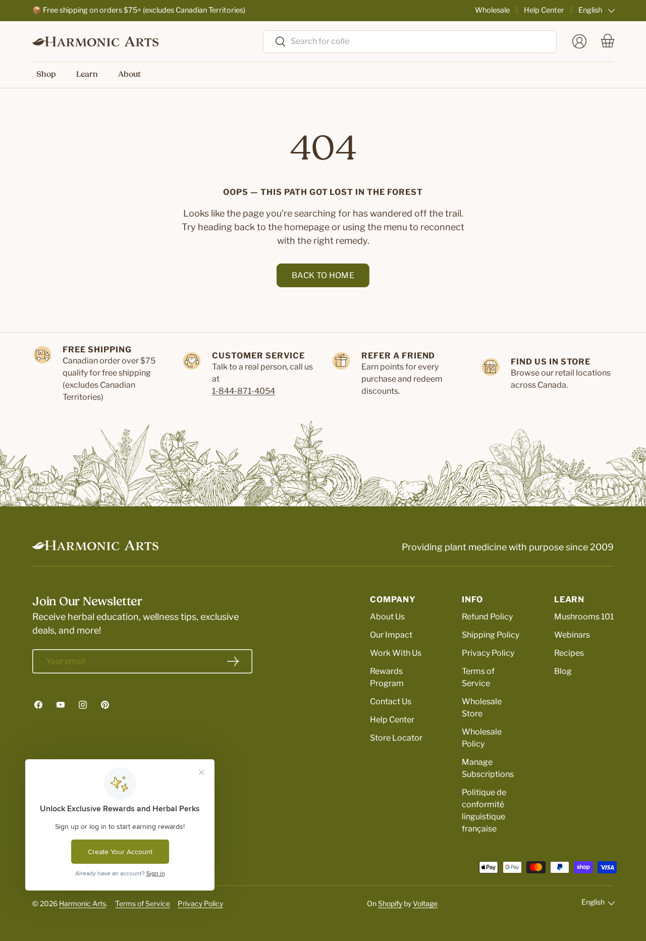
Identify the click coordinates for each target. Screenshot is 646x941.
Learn (87, 75)
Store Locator (396, 738)
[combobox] (409, 41)
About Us (387, 616)
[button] (608, 41)
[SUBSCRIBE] (233, 661)
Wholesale (492, 10)
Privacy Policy (488, 653)
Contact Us (390, 701)
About (129, 75)
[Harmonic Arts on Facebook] (38, 705)
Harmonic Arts (82, 903)
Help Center (544, 10)
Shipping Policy (490, 635)
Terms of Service (142, 903)
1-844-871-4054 (243, 391)
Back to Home (323, 275)
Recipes (569, 653)
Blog (563, 671)
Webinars (572, 635)
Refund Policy (487, 616)
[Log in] (579, 41)
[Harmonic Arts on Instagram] (83, 705)
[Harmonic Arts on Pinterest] (105, 705)
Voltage (425, 903)
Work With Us (395, 653)
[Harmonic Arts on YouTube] (60, 705)
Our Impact (391, 635)
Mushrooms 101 (584, 616)
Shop (46, 75)
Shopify (390, 903)
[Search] (274, 42)
